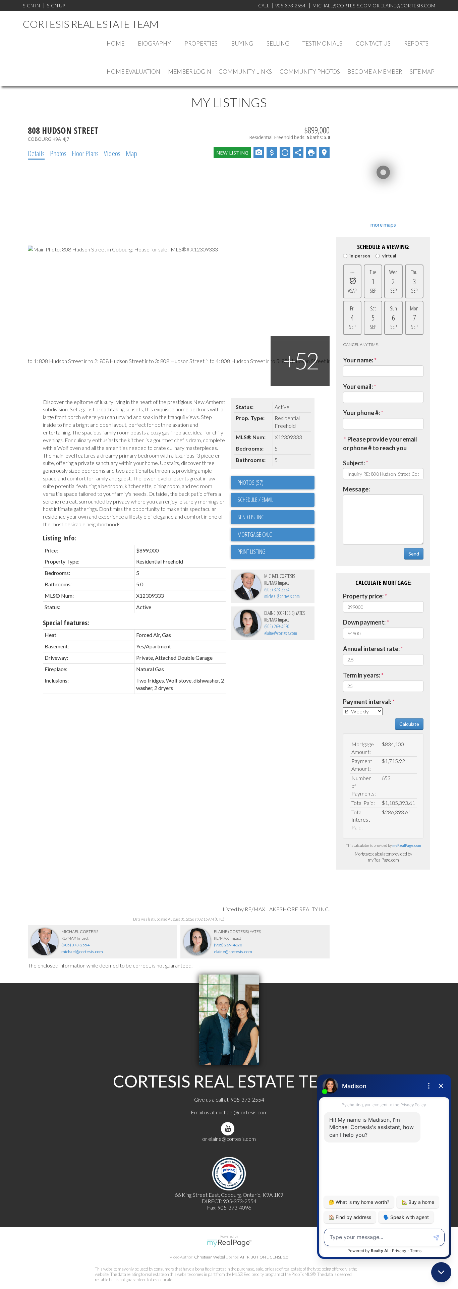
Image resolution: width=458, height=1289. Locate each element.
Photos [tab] (58, 153)
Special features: (66, 622)
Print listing (251, 551)
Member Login (189, 71)
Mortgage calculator (275, 534)
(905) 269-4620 (276, 626)
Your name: (358, 360)
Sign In (31, 5)
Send (413, 553)
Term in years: (361, 675)
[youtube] (229, 1128)
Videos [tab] (112, 153)
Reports (416, 43)
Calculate (409, 724)
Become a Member (374, 71)
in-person (359, 256)
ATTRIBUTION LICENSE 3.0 (264, 1256)
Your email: (358, 386)
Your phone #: (361, 412)
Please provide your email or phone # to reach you (380, 443)
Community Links (245, 71)
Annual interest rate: (371, 648)
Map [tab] (131, 153)
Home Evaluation (133, 71)
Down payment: (364, 622)
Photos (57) (250, 482)
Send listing (251, 517)
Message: (356, 489)
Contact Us (373, 43)
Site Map (422, 71)
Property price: (363, 596)
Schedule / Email (255, 499)
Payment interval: (367, 701)
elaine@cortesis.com (280, 633)
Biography (154, 43)
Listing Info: (59, 537)
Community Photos (310, 71)
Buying (242, 43)
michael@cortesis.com (341, 5)
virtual (389, 256)
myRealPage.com (406, 845)
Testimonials (322, 43)
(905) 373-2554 (276, 589)
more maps (383, 224)
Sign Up (56, 5)
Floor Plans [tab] (85, 153)
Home (115, 43)
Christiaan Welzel (209, 1256)
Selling (278, 43)
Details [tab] (36, 153)
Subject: (354, 463)
